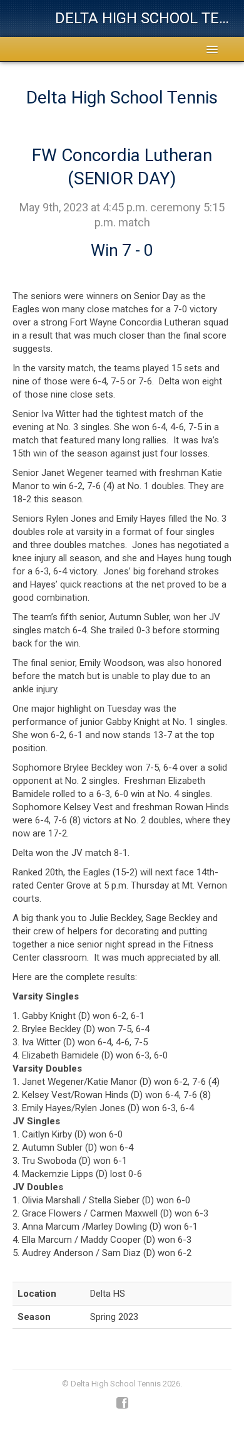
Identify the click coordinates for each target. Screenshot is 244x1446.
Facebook (122, 1403)
